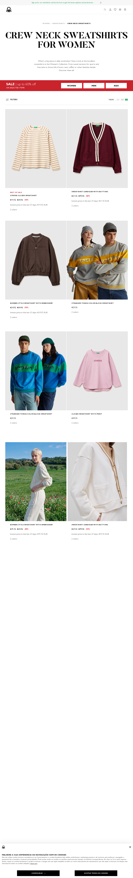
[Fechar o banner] (130, 847)
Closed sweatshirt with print (87, 414)
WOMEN (71, 85)
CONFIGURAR (37, 873)
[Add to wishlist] (9, 112)
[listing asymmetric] (118, 99)
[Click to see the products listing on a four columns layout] (122, 99)
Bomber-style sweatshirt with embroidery (31, 303)
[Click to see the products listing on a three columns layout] (126, 99)
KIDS (116, 85)
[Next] (101, 3)
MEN (94, 85)
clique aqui (33, 863)
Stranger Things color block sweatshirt (93, 303)
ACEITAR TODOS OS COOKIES (96, 873)
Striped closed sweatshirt (23, 195)
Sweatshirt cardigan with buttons (90, 192)
